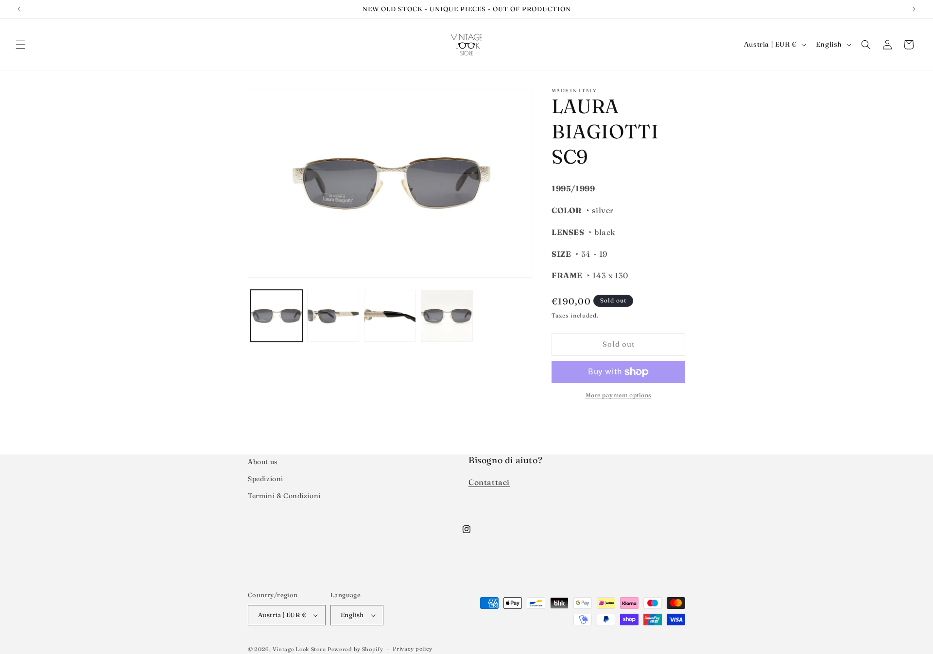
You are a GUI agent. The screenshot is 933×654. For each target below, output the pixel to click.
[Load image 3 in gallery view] (390, 316)
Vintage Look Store (299, 649)
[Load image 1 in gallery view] (276, 316)
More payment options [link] (619, 395)
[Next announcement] (914, 9)
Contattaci (489, 482)
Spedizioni (265, 478)
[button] (20, 44)
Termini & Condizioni (284, 495)
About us (263, 461)
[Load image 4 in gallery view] (447, 316)
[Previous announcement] (19, 9)
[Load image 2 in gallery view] (333, 316)
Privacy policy (412, 648)
